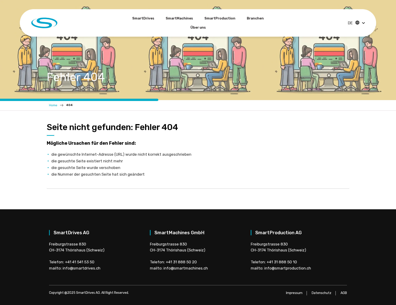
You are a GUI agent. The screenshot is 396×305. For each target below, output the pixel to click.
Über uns (198, 27)
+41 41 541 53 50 (79, 262)
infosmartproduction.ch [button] (287, 268)
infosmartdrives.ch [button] (81, 268)
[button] (363, 23)
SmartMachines (179, 18)
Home (53, 105)
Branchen (255, 18)
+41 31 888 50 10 (282, 262)
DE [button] (351, 23)
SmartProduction (219, 18)
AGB (344, 293)
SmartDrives (143, 18)
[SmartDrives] (44, 22)
